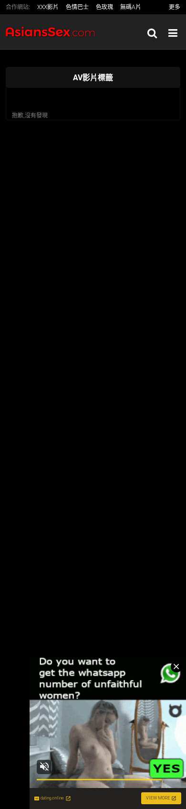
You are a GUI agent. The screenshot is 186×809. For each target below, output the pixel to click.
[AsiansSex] (53, 31)
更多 (174, 7)
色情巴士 (77, 7)
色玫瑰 (104, 7)
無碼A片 (130, 7)
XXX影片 (48, 7)
